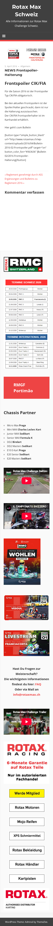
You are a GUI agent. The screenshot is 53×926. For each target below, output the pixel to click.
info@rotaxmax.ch (26, 695)
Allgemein (25, 66)
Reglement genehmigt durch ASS (24, 174)
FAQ (38, 684)
